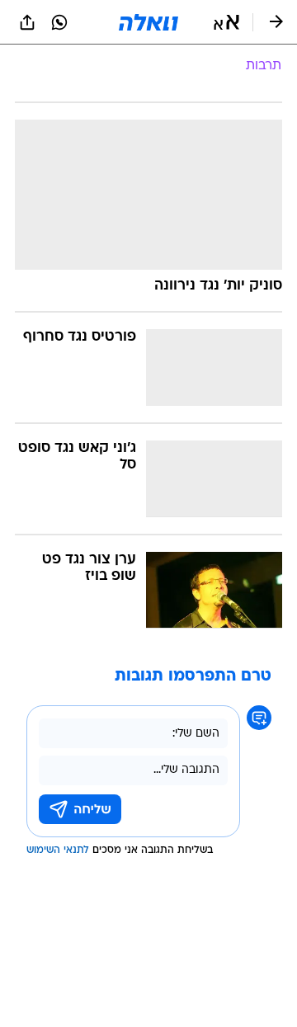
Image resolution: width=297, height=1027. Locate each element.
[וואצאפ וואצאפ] (59, 22)
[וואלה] (148, 22)
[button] (226, 22)
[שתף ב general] (27, 22)
